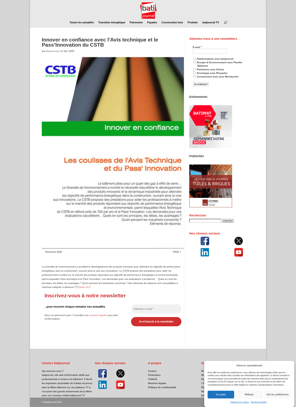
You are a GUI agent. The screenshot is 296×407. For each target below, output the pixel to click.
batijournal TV (210, 22)
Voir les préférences (277, 394)
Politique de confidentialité (162, 387)
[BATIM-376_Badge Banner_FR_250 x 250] (210, 147)
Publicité (152, 379)
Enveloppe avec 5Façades (211, 73)
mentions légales (98, 315)
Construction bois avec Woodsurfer (217, 76)
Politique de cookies (239, 402)
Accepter (221, 394)
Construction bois (172, 22)
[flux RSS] (204, 241)
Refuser (249, 394)
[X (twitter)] (238, 241)
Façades (152, 22)
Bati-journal (52, 51)
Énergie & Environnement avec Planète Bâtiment (219, 64)
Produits (193, 22)
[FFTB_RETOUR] (210, 206)
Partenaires (154, 375)
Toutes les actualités (82, 22)
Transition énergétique (111, 22)
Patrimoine (136, 22)
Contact (152, 371)
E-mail (197, 47)
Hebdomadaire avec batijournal (214, 58)
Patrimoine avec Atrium (210, 69)
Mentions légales (259, 402)
